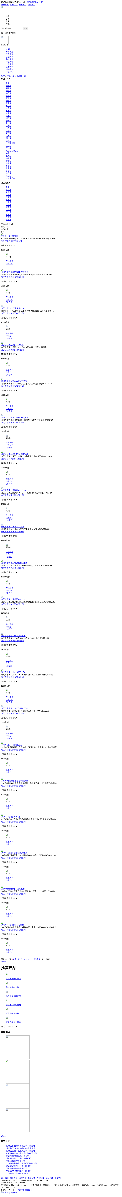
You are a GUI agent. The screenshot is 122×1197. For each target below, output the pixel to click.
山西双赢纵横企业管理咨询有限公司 (21, 1153)
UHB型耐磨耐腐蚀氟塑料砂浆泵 (14, 781)
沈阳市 (8, 202)
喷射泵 (8, 161)
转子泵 (8, 113)
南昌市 (8, 220)
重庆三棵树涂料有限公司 (16, 1168)
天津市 (8, 192)
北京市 (8, 190)
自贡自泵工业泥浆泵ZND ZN (13, 599)
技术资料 (9, 67)
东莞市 (8, 217)
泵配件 (8, 116)
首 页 (8, 49)
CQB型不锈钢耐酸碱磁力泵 (12, 925)
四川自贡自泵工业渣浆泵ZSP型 (14, 563)
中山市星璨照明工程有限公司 (18, 1171)
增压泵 (8, 173)
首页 (3, 76)
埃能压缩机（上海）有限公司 (18, 1158)
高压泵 (8, 176)
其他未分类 (10, 178)
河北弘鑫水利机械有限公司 (17, 1156)
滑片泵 (8, 123)
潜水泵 (8, 96)
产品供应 (9, 52)
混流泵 (8, 156)
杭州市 (8, 210)
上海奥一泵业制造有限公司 (17, 1173)
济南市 (8, 205)
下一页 (33, 959)
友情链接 (31, 1178)
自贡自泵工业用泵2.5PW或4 (12, 345)
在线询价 (9, 261)
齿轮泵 (8, 121)
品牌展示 (9, 59)
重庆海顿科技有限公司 (15, 1161)
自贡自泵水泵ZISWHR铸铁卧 (13, 636)
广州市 (8, 212)
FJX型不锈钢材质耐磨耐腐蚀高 (14, 853)
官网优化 (14, 5)
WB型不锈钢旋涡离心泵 (11, 817)
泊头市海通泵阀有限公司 (11, 241)
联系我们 (9, 264)
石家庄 (8, 200)
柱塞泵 (8, 131)
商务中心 (22, 5)
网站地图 (40, 1178)
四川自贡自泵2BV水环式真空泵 (14, 381)
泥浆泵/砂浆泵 (12, 151)
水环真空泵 (10, 143)
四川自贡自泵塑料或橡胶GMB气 (14, 272)
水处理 (19, 76)
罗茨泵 (8, 166)
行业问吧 (9, 72)
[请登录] (30, 2)
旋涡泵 (8, 128)
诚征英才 (49, 1178)
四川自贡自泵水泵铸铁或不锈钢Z (15, 417)
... (29, 959)
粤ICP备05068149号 (26, 1190)
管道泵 (8, 101)
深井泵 (8, 148)
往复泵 (8, 163)
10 (27, 959)
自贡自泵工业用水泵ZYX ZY (13, 672)
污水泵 (8, 91)
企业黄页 (9, 57)
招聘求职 (9, 69)
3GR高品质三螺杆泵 (9, 236)
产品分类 (10, 76)
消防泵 (8, 138)
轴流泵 (8, 158)
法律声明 (22, 1178)
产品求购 (9, 54)
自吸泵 (8, 168)
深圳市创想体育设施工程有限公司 (20, 1146)
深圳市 (8, 215)
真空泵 (8, 103)
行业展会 (9, 64)
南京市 (8, 207)
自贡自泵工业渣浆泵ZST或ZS (13, 490)
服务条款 (14, 1178)
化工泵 (8, 136)
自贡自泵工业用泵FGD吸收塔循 (14, 454)
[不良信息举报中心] (9, 1193)
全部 (8, 83)
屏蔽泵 (8, 171)
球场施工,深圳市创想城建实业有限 (20, 1148)
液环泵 (8, 133)
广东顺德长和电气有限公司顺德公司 (21, 1163)
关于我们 (5, 1178)
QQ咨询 (9, 302)
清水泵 (8, 98)
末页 (38, 959)
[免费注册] (38, 2)
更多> (3, 961)
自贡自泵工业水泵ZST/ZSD (12, 527)
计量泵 (8, 86)
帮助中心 (31, 5)
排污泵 (8, 93)
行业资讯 (9, 62)
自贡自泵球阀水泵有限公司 (12, 277)
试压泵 (8, 146)
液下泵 (8, 111)
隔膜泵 (8, 88)
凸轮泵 (8, 126)
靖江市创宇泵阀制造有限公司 (13, 750)
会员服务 (5, 5)
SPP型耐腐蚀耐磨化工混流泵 (13, 889)
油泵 (8, 153)
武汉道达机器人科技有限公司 (18, 1166)
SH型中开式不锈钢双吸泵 (12, 745)
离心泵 (8, 106)
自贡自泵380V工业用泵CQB (13, 308)
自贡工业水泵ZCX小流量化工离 (14, 708)
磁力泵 (8, 108)
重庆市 (8, 197)
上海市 (8, 195)
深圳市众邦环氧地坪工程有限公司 (20, 1151)
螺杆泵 (8, 118)
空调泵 (8, 141)
